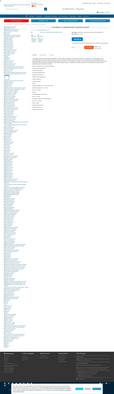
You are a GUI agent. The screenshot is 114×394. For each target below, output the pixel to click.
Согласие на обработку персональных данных (9, 369)
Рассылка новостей (62, 361)
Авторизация (100, 3)
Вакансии (6, 358)
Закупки (80, 16)
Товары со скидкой (44, 357)
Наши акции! (72, 16)
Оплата (5, 361)
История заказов (62, 357)
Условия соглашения (8, 371)
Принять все (96, 388)
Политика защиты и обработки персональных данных (11, 366)
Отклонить (88, 388)
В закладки (98, 46)
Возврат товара (25, 357)
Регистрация (107, 3)
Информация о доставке (50, 16)
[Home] (4, 24)
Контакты (86, 16)
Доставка (6, 359)
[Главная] (26, 16)
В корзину (89, 47)
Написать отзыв (45, 30)
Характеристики (43, 55)
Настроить (79, 388)
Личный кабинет (61, 356)
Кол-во (73, 47)
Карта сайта (25, 359)
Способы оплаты (63, 16)
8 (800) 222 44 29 (68, 9)
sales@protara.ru (81, 379)
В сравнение (99, 48)
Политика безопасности (9, 363)
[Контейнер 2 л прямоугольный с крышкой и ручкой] (50, 32)
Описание (34, 55)
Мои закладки (61, 359)
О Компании (39, 16)
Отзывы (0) (51, 55)
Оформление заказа (87, 3)
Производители (43, 356)
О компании (6, 356)
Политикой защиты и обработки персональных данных (56, 387)
